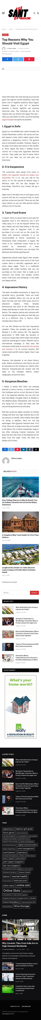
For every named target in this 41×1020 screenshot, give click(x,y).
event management (25, 848)
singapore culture (23, 898)
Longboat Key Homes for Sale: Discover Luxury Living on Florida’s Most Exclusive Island (18, 570)
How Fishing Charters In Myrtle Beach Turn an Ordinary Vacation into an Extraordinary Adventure (19, 502)
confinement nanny (24, 838)
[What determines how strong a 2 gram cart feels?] (8, 610)
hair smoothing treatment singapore (13, 869)
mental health (19, 876)
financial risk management (10, 855)
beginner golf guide (24, 829)
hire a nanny (28, 869)
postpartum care (27, 891)
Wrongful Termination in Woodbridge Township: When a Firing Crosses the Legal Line (27, 621)
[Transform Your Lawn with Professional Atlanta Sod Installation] (8, 989)
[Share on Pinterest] (29, 59)
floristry (22, 855)
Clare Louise (12, 48)
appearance (8, 829)
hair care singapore (11, 865)
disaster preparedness (9, 848)
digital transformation (27, 845)
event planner (9, 852)
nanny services (7, 880)
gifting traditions (20, 858)
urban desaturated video (28, 902)
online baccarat (20, 880)
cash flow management (9, 836)
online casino (8, 885)
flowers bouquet (30, 855)
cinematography (22, 836)
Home (5, 939)
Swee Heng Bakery (11, 902)
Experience (22, 852)
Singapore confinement (9, 898)
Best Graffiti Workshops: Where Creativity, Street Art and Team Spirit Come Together (27, 633)
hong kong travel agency (10, 872)
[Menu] (3, 13)
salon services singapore (20, 894)
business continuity (22, 833)
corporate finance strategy (10, 841)
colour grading (33, 836)
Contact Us (14, 1006)
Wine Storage (21, 906)
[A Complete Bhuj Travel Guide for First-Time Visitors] (20, 522)
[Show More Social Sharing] (37, 59)
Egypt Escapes (8, 120)
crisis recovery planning (9, 845)
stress (32, 898)
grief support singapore (13, 862)
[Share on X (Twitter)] (18, 59)
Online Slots (11, 890)
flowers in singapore (8, 858)
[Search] (38, 13)
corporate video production (27, 841)
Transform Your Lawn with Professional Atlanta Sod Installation (25, 988)
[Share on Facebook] (7, 59)
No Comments (26, 51)
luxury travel (24, 872)
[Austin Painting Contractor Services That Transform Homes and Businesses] (8, 977)
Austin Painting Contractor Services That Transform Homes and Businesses (25, 976)
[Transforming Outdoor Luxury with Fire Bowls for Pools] (8, 966)
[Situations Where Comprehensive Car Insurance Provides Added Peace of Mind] (8, 658)
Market (6, 876)
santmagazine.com (8, 1014)
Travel (5, 34)
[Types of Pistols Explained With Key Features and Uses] (8, 647)
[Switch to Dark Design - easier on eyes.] (34, 13)
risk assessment (7, 894)
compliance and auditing (9, 838)
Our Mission (26, 1006)
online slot (23, 885)
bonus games (9, 833)
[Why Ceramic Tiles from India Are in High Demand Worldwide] (20, 929)
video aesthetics (7, 906)
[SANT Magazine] (19, 13)
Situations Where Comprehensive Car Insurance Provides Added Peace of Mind (26, 658)
